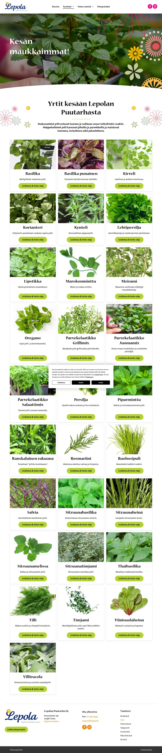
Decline (81, 382)
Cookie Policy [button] (98, 374)
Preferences (61, 382)
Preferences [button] (89, 377)
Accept (101, 382)
